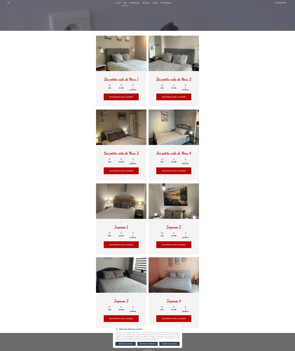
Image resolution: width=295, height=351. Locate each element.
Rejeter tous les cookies (126, 344)
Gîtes (125, 2)
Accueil (118, 2)
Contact (155, 2)
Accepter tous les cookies (169, 344)
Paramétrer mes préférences (147, 344)
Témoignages (134, 2)
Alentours (146, 2)
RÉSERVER (281, 2)
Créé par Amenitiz (147, 350)
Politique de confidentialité (148, 339)
